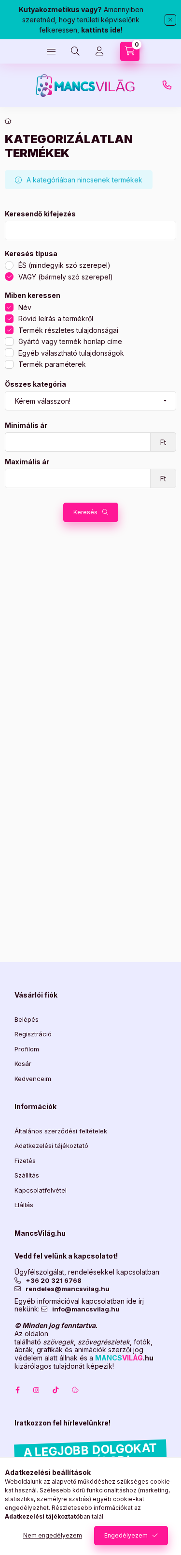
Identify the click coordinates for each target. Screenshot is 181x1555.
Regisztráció (33, 1034)
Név (24, 307)
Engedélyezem (126, 1535)
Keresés (85, 512)
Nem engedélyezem (52, 1535)
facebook (17, 1390)
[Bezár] (170, 20)
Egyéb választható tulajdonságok (71, 353)
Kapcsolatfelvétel (40, 1190)
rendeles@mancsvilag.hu (68, 1289)
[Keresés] (75, 51)
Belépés (26, 1019)
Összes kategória (35, 384)
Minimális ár (26, 425)
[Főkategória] (8, 120)
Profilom (26, 1049)
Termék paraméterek (52, 364)
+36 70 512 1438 (167, 85)
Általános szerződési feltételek (60, 1131)
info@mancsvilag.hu (86, 1309)
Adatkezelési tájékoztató (51, 1145)
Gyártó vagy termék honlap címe (70, 341)
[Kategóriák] (51, 51)
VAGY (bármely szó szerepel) (65, 277)
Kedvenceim (32, 1078)
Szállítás (26, 1175)
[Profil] (99, 51)
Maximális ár (27, 462)
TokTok (56, 1390)
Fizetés (25, 1160)
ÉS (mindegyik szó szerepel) (64, 265)
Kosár (22, 1063)
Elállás (23, 1205)
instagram (36, 1390)
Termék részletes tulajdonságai (68, 330)
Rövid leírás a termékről (55, 318)
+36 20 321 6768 (54, 1280)
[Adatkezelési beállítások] (75, 1390)
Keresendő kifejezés (40, 214)
